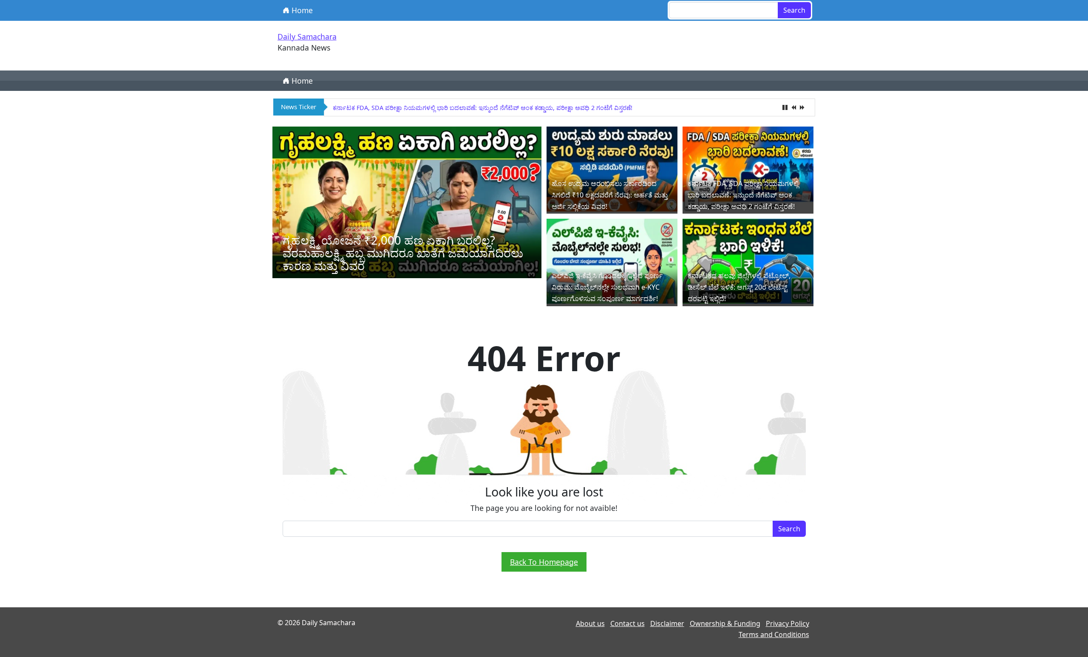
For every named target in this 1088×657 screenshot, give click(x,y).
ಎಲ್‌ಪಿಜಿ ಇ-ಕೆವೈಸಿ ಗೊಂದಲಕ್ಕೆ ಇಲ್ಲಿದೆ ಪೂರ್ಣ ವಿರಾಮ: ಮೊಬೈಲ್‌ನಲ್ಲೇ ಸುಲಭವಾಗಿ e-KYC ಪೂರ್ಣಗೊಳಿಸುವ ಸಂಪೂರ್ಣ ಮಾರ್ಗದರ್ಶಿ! (607, 287)
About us (590, 623)
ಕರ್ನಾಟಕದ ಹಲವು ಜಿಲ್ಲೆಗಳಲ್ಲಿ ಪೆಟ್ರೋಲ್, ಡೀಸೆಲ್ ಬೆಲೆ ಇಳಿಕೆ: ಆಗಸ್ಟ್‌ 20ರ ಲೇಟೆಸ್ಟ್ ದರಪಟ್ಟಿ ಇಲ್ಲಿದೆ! (739, 287)
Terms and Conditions (774, 634)
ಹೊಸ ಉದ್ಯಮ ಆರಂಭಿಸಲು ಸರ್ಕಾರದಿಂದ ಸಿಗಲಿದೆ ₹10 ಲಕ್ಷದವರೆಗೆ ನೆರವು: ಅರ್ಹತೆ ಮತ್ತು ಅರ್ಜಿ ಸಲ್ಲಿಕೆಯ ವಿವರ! (610, 195)
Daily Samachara (307, 36)
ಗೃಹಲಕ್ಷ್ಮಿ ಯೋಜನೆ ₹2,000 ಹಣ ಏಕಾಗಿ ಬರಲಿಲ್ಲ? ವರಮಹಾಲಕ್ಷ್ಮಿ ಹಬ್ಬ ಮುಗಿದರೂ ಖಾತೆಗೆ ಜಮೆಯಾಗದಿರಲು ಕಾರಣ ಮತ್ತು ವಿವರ (403, 253)
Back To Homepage (544, 562)
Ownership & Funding (725, 623)
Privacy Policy (787, 623)
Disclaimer (667, 623)
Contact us (627, 623)
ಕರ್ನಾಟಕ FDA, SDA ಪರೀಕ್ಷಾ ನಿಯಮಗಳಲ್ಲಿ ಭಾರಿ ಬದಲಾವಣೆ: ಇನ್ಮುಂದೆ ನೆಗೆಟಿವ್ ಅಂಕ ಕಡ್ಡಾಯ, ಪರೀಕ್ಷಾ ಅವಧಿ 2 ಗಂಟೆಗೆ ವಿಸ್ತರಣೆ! (482, 108)
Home (301, 10)
